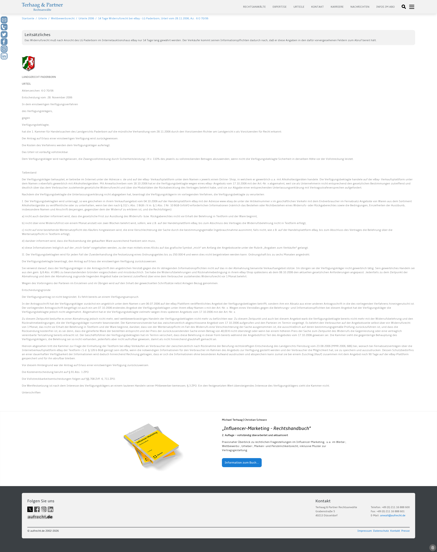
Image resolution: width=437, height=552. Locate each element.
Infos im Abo (385, 7)
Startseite (28, 18)
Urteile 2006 (86, 18)
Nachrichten (359, 7)
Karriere (337, 7)
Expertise (280, 7)
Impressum (364, 531)
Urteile (298, 7)
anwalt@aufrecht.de (392, 515)
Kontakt (317, 7)
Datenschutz (381, 531)
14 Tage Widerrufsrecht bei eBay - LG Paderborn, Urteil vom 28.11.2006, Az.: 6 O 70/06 (153, 18)
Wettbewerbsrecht (63, 18)
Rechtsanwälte (254, 7)
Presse (405, 531)
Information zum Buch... (242, 462)
